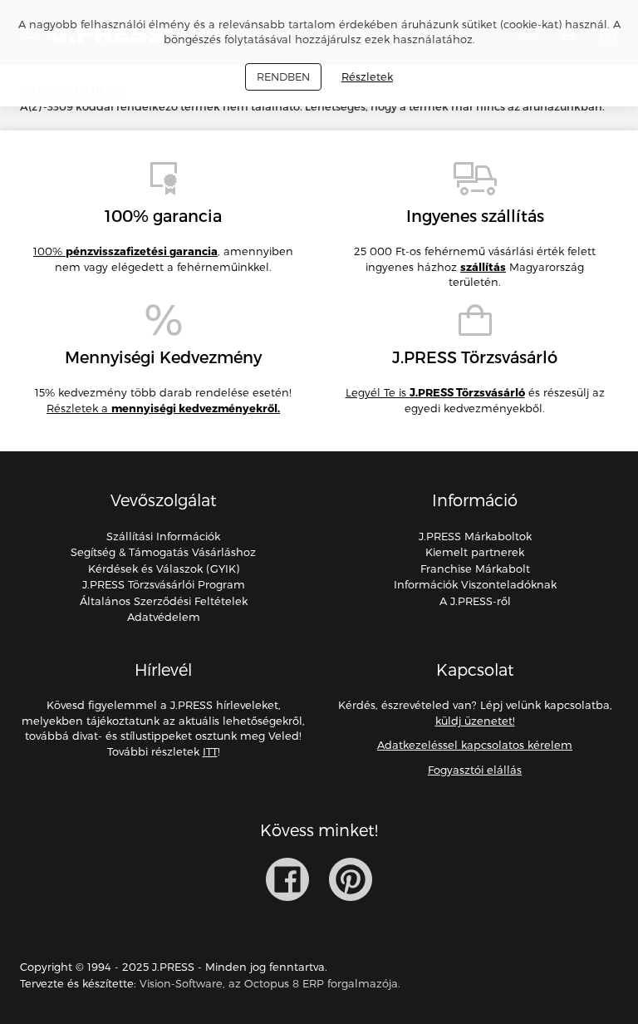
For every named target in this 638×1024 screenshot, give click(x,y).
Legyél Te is (435, 392)
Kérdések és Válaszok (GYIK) (163, 568)
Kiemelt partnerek (474, 552)
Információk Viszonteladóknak (475, 584)
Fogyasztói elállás (475, 769)
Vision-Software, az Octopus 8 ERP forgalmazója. (270, 983)
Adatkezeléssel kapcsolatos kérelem (474, 744)
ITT (210, 751)
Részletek (367, 76)
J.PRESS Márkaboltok (475, 536)
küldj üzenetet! (475, 720)
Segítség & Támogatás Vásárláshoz (163, 552)
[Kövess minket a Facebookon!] (287, 879)
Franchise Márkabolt (475, 568)
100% (125, 251)
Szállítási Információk (163, 536)
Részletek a (163, 408)
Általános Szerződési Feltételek (164, 601)
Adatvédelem (163, 616)
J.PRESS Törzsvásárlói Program (163, 584)
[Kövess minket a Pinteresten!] (350, 879)
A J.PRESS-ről (475, 601)
